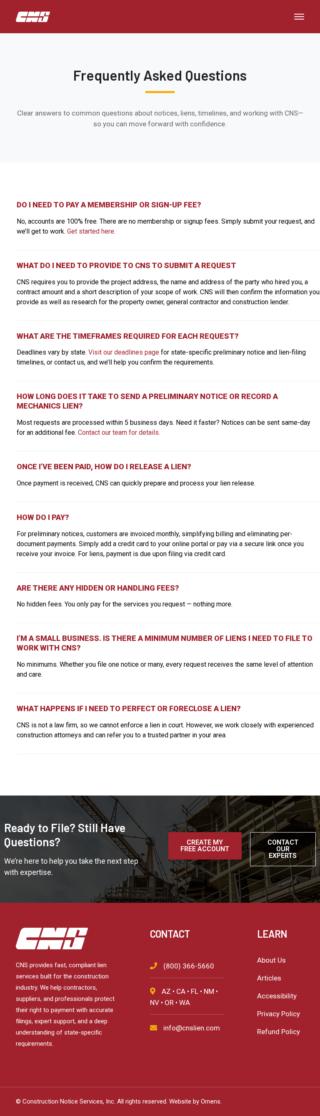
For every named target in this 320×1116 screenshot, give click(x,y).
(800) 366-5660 (188, 966)
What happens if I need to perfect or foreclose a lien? (129, 708)
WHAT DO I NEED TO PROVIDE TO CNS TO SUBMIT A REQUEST (126, 265)
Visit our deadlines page (123, 352)
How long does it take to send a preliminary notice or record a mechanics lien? (147, 401)
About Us (271, 960)
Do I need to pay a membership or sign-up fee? (109, 204)
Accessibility (277, 996)
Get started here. (91, 231)
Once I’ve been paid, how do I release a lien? (104, 466)
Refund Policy (278, 1031)
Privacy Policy (278, 1014)
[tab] (168, 202)
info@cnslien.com (191, 1028)
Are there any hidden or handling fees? (98, 588)
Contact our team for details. (119, 432)
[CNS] (33, 16)
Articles (269, 978)
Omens (210, 1101)
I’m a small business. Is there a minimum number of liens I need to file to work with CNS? (164, 643)
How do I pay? (43, 517)
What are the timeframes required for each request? (128, 336)
